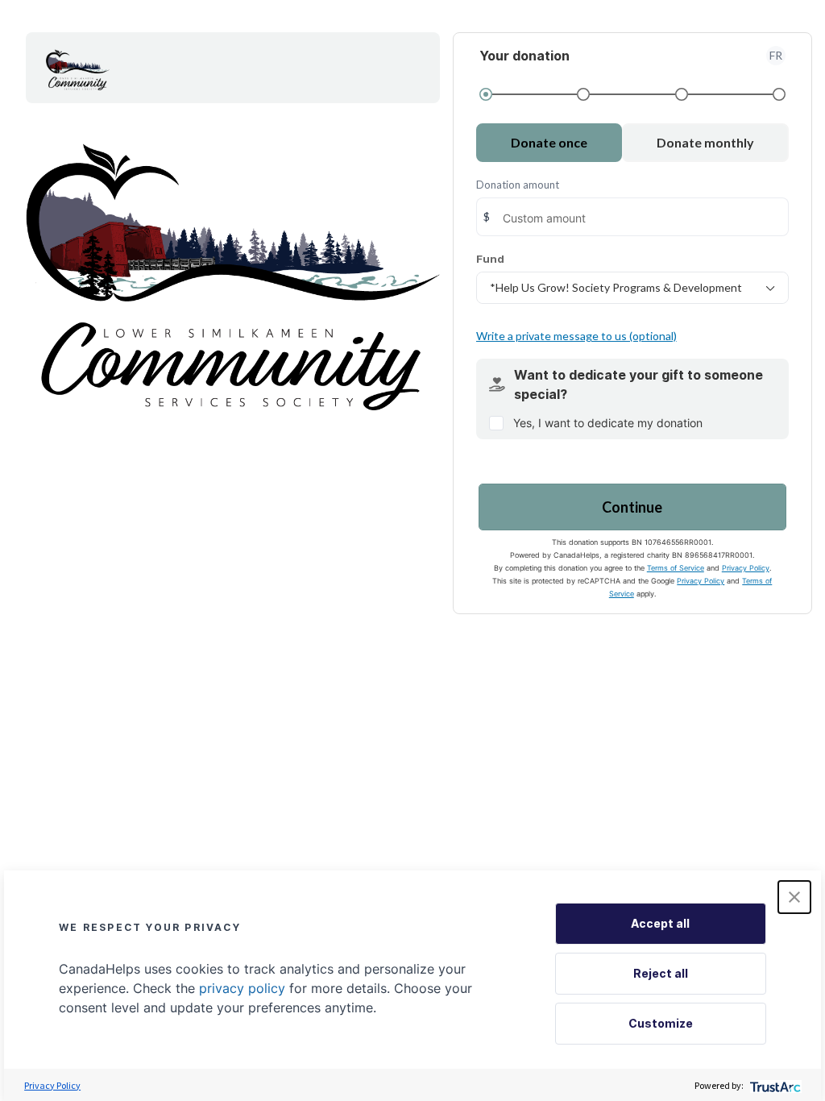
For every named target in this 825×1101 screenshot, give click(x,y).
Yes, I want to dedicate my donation (608, 423)
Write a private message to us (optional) (576, 336)
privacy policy (242, 988)
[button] (794, 897)
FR (775, 55)
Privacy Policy (745, 567)
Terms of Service (675, 567)
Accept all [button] (660, 923)
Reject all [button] (660, 973)
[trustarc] (774, 1085)
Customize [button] (660, 1023)
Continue (632, 507)
